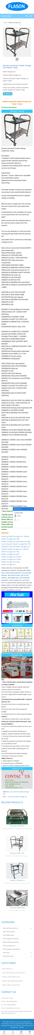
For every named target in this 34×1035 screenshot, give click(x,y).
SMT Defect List (7, 968)
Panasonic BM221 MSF (17, 853)
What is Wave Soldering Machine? (13, 981)
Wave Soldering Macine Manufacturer (19, 1025)
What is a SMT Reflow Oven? (11, 977)
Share (4, 1034)
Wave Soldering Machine (13, 573)
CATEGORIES (6, 16)
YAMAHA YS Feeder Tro (17, 880)
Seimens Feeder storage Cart (11, 549)
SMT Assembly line (15, 580)
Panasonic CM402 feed (17, 826)
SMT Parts (6, 953)
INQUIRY (8, 94)
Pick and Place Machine (10, 928)
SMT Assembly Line (9, 946)
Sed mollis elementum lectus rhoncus (14, 973)
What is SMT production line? (11, 985)
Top (30, 1034)
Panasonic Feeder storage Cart (16, 544)
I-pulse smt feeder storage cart (17, 797)
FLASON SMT (18, 513)
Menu (21, 1034)
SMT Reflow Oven (13, 578)
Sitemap (21, 1027)
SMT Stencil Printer (14, 575)
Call (13, 1034)
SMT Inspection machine (11, 939)
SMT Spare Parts (8, 956)
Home (5, 22)
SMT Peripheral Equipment (11, 949)
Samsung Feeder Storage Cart (12, 536)
